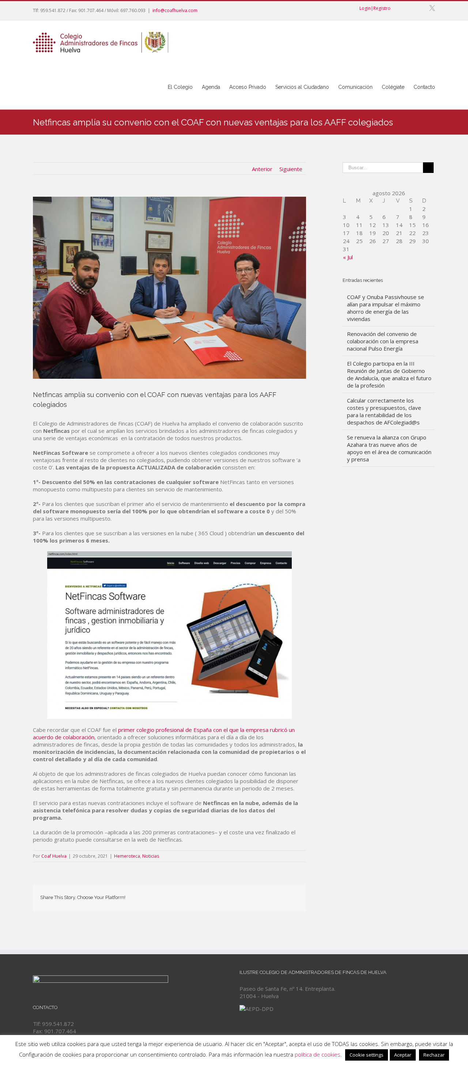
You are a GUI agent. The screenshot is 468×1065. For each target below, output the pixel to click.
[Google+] (420, 8)
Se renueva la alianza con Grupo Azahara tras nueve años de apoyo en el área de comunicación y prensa (389, 448)
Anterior (262, 169)
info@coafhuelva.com (174, 10)
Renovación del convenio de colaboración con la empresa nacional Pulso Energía (382, 341)
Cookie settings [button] (367, 1054)
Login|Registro (374, 8)
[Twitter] (214, 895)
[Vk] (285, 895)
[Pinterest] (226, 895)
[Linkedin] (261, 895)
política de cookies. (318, 1054)
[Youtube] (408, 8)
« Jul (348, 257)
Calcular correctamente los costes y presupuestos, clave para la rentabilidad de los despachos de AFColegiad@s (384, 411)
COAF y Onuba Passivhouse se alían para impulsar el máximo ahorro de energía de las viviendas (385, 307)
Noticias (150, 856)
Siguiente (290, 169)
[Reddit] (273, 895)
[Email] (296, 895)
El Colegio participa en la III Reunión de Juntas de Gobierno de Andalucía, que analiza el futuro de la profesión (389, 374)
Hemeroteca (127, 856)
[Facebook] (396, 8)
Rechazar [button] (434, 1054)
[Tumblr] (238, 895)
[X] (432, 8)
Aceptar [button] (402, 1054)
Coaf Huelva (54, 856)
